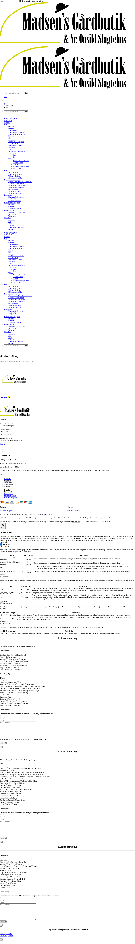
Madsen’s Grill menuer (16, 311)
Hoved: (2, 798)
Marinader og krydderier (21, 280)
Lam (9, 263)
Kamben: (3, 791)
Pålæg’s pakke (13, 286)
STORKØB (8, 235)
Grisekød (11, 242)
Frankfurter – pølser (15, 260)
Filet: (1, 686)
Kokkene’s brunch (14, 315)
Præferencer (32, 522)
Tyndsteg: (3, 684)
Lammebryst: (4, 875)
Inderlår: (3, 688)
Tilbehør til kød (18, 277)
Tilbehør (11, 273)
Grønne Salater (13, 303)
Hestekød (11, 261)
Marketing (22, 522)
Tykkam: (3, 659)
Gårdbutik (8, 361)
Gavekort (7, 237)
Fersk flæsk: (4, 796)
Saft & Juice (17, 282)
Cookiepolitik (8, 494)
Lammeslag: (4, 877)
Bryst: (2, 663)
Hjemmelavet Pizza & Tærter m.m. (20, 296)
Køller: (2, 879)
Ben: (1, 670)
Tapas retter (12, 330)
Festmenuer (8, 309)
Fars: (1, 860)
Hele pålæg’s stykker (15, 292)
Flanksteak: (4, 665)
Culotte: (2, 695)
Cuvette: (3, 697)
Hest (9, 338)
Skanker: (3, 701)
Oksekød (11, 240)
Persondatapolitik (10, 496)
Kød (5, 239)
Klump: (2, 691)
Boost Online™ (49, 514)
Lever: (2, 804)
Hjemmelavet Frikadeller (16, 300)
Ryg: (1, 873)
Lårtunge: (3, 703)
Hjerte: (2, 802)
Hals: (1, 657)
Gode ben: (3, 794)
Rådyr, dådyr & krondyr (16, 341)
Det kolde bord (9, 324)
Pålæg (6, 284)
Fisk (9, 252)
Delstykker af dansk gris (16, 265)
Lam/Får (11, 340)
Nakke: (2, 772)
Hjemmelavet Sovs (14, 305)
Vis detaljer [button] (76, 522)
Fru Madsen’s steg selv (16, 256)
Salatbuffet (12, 313)
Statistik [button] (2, 575)
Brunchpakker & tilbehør (21, 275)
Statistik (14, 522)
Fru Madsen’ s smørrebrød (17, 326)
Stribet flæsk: (4, 779)
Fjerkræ (11, 250)
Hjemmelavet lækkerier (12, 294)
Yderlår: (2, 693)
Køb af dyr (12, 267)
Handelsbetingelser (10, 498)
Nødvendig (6, 522)
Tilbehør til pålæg (14, 290)
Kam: (2, 775)
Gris (14, 271)
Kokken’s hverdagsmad (12, 317)
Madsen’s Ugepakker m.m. (17, 248)
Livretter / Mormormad (16, 298)
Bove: (2, 866)
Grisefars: (3, 768)
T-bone (2, 678)
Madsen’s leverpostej (15, 288)
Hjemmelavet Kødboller (16, 301)
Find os (2, 444)
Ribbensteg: (4, 777)
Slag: (1, 668)
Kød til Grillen (13, 258)
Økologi (11, 343)
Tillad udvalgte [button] (106, 522)
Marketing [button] (3, 601)
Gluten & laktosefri (14, 307)
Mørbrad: (14, 682)
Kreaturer (11, 334)
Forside (2, 361)
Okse (14, 269)
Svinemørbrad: (5, 770)
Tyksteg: (3, 699)
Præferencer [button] (4, 621)
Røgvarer (11, 254)
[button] (6, 934)
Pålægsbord (12, 328)
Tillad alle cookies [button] (91, 522)
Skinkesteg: (4, 783)
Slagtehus (7, 332)
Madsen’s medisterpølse (16, 246)
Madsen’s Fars (13, 244)
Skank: (2, 655)
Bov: (1, 661)
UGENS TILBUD (10, 233)
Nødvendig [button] (3, 542)
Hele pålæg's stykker (19, 361)
